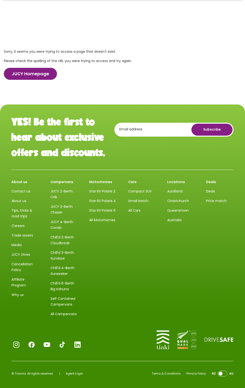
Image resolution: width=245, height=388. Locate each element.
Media (16, 245)
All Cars (134, 210)
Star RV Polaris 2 (102, 191)
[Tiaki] (162, 339)
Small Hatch (138, 200)
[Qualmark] (187, 339)
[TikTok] (62, 344)
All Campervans (63, 314)
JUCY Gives (20, 254)
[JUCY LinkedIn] (77, 344)
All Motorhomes (102, 220)
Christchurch (178, 200)
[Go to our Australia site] (222, 374)
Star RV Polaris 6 (102, 210)
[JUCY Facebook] (31, 344)
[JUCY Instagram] (16, 344)
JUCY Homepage (30, 74)
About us (18, 200)
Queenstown (178, 210)
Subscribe (212, 129)
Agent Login (74, 373)
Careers (18, 225)
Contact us (20, 191)
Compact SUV (140, 191)
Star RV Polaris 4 (102, 200)
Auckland (175, 191)
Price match (216, 200)
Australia (174, 220)
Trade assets (22, 235)
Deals (210, 191)
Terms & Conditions (166, 373)
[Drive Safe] (219, 339)
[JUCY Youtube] (47, 344)
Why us (17, 294)
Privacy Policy (196, 373)
